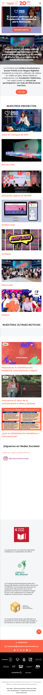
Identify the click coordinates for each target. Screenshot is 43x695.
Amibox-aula (8, 225)
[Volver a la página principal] (12, 3)
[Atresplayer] (17, 673)
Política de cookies (31, 688)
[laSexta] (24, 659)
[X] (15, 650)
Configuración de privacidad (28, 690)
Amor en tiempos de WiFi (15, 135)
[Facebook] (17, 650)
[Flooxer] (28, 672)
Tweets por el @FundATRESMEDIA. (16, 453)
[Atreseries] (14, 666)
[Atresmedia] (7, 659)
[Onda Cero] (21, 666)
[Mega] (6, 667)
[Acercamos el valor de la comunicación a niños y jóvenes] (21, 386)
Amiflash (6, 254)
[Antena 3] (17, 659)
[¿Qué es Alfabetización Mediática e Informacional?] (21, 419)
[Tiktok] (24, 650)
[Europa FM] (29, 666)
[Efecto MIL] (21, 270)
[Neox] (30, 659)
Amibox (6, 315)
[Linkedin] (30, 650)
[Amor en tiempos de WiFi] (21, 120)
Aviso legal (10, 688)
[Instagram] (21, 650)
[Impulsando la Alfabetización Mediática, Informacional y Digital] (21, 353)
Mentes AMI (8, 164)
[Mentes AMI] (21, 150)
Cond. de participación (13, 690)
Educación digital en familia (16, 195)
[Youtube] (27, 650)
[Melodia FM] (38, 666)
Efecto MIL (7, 285)
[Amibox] (21, 300)
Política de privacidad (19, 688)
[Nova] (38, 659)
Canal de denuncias (21, 692)
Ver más (21, 92)
